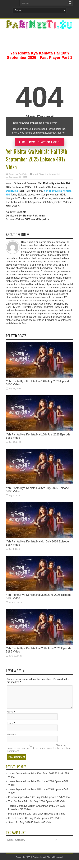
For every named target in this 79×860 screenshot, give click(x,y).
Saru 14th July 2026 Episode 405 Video (30, 822)
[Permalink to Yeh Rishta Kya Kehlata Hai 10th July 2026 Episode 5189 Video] (39, 430)
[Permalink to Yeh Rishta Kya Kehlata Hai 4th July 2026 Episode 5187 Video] (39, 537)
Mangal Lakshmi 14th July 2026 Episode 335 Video (36, 813)
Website (11, 734)
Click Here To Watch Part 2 (39, 142)
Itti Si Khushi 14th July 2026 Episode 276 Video (34, 818)
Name (10, 712)
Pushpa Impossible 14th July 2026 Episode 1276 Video (39, 797)
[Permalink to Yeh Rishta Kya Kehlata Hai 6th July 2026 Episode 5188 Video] (39, 483)
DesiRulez (23, 174)
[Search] (70, 3)
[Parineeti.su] (39, 26)
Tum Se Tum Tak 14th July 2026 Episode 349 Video (37, 801)
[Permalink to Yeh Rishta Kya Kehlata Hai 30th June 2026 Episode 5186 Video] (39, 590)
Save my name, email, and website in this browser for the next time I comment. (39, 748)
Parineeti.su (12, 290)
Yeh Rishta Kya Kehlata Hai (47, 174)
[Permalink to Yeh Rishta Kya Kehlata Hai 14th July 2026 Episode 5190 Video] (39, 376)
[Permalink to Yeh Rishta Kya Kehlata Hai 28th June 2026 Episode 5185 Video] (39, 643)
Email (10, 723)
